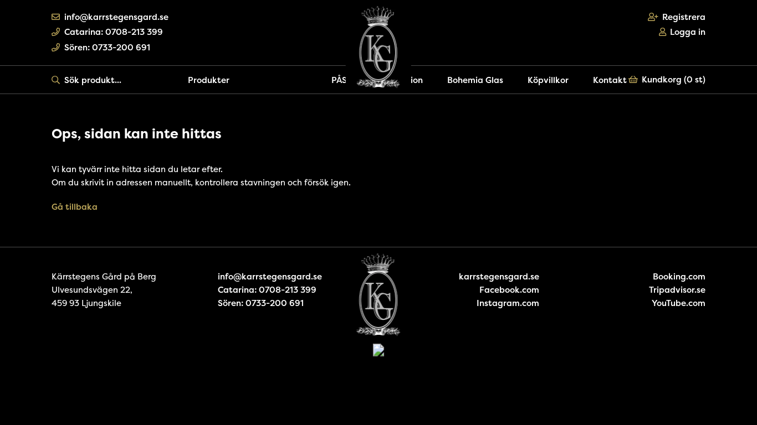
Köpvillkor (548, 80)
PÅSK (341, 80)
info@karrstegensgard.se (116, 17)
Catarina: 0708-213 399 (113, 32)
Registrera (683, 17)
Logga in (687, 32)
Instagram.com (508, 303)
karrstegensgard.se (499, 276)
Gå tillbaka (75, 206)
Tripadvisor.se (677, 290)
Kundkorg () (673, 79)
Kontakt (610, 80)
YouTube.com (678, 303)
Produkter (208, 80)
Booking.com (679, 276)
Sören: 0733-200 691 (107, 47)
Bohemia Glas (475, 80)
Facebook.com (509, 290)
